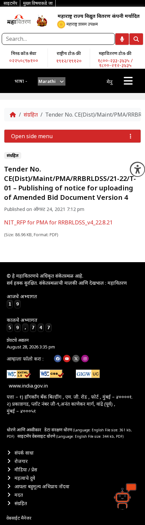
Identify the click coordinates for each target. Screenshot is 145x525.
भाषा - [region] (20, 81)
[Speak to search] (122, 39)
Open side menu (32, 136)
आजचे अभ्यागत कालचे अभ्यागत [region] (28, 312)
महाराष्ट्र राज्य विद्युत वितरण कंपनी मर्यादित (99, 15)
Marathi (47, 81)
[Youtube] (66, 358)
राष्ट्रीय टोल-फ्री (69, 53)
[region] (19, 19)
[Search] (136, 39)
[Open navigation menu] (128, 81)
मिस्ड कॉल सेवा (23, 53)
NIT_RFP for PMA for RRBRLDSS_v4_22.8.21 (58, 222)
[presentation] (52, 81)
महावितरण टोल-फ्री (115, 53)
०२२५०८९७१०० (23, 60)
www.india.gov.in (28, 385)
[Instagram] (85, 358)
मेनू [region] (110, 81)
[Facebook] (57, 358)
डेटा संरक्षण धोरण (58, 430)
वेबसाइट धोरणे (44, 436)
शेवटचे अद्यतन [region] (31, 343)
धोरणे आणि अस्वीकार (24, 430)
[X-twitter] (76, 358)
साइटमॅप (24, 436)
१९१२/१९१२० (69, 60)
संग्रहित (31, 114)
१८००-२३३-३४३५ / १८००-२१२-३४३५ (115, 62)
